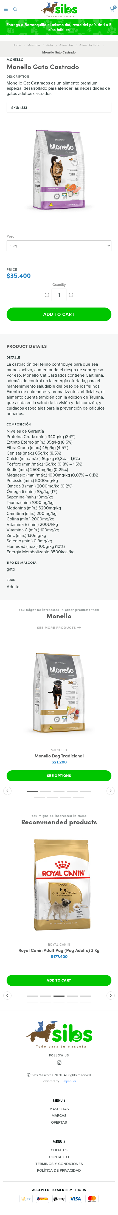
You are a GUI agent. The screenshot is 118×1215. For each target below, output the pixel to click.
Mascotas (33, 45)
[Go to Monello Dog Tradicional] (59, 692)
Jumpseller (68, 1080)
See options (59, 775)
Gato (49, 45)
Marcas (59, 1116)
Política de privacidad (59, 1170)
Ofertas (59, 1122)
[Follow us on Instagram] (59, 1062)
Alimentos (66, 45)
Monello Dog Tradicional (59, 755)
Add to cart (59, 314)
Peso (11, 236)
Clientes (59, 1150)
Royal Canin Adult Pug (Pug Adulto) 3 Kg (59, 950)
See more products (57, 627)
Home (17, 45)
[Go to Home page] (59, 9)
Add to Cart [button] (59, 980)
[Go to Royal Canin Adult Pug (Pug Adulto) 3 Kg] (59, 887)
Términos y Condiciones (59, 1164)
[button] (32, 791)
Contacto (59, 1157)
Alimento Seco (89, 45)
